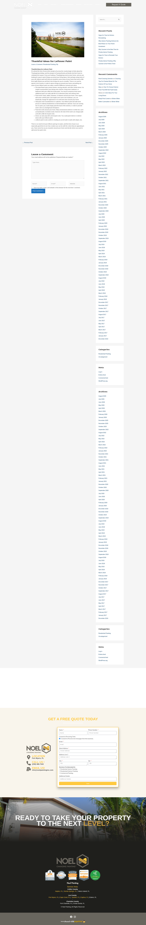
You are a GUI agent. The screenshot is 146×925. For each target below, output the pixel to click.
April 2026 (102, 128)
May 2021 (101, 189)
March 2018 (102, 293)
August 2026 (102, 116)
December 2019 (103, 229)
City (60, 761)
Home (39, 4)
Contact (98, 4)
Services (53, 4)
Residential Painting (49, 64)
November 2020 (103, 205)
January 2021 (103, 202)
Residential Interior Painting (68, 769)
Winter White (116, 98)
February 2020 (103, 223)
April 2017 (102, 326)
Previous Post (27, 142)
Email (61, 741)
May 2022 (101, 159)
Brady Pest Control (104, 98)
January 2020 (103, 226)
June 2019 (102, 247)
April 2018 (102, 290)
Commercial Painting (66, 773)
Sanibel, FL (75, 897)
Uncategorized (103, 357)
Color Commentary (67, 4)
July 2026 (101, 119)
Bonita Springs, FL (70, 891)
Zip (89, 761)
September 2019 (103, 238)
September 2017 (103, 311)
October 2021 (103, 177)
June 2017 (102, 320)
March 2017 (102, 329)
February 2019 (103, 259)
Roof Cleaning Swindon (106, 78)
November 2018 (103, 269)
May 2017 (101, 323)
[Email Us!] (29, 769)
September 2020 (103, 211)
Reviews (78, 4)
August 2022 (102, 153)
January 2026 (103, 138)
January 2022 (103, 171)
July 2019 (101, 244)
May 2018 (101, 287)
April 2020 (102, 220)
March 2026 (102, 132)
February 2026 (103, 135)
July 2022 (101, 156)
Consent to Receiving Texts (67, 736)
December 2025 (103, 141)
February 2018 (103, 296)
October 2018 (103, 272)
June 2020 (102, 217)
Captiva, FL (84, 897)
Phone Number (93, 730)
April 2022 (102, 162)
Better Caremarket (104, 101)
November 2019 (103, 232)
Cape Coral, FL (65, 897)
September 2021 (103, 180)
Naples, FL (58, 891)
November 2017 (103, 305)
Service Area (88, 4)
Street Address (63, 748)
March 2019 (102, 256)
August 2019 (102, 241)
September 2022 (103, 150)
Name (61, 730)
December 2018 (103, 266)
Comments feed (103, 378)
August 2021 (102, 183)
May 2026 (101, 125)
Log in (100, 372)
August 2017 (102, 314)
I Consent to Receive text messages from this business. (76, 738)
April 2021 (102, 192)
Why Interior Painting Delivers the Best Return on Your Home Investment (109, 43)
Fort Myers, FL (53, 897)
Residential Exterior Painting (69, 771)
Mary (100, 87)
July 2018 (101, 281)
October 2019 (103, 235)
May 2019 (101, 250)
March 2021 (102, 195)
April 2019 (102, 253)
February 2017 (103, 333)
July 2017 (101, 317)
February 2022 (103, 168)
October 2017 (103, 308)
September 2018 (103, 275)
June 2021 (102, 186)
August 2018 (102, 278)
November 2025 (103, 144)
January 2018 (103, 299)
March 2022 (102, 165)
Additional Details (64, 776)
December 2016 (103, 339)
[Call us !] (29, 763)
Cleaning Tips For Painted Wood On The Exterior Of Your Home (110, 81)
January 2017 (103, 336)
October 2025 (103, 147)
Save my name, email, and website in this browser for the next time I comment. (57, 187)
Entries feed (102, 375)
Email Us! (38, 768)
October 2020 (103, 208)
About (46, 4)
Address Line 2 (63, 754)
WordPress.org (103, 381)
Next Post (89, 142)
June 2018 (102, 284)
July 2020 (101, 214)
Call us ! (38, 762)
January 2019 (103, 262)
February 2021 (103, 199)
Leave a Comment (36, 64)
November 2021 (103, 174)
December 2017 (103, 302)
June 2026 (102, 122)
